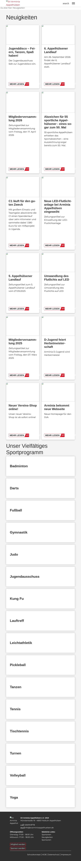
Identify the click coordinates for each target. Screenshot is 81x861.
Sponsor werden (18, 848)
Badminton (19, 466)
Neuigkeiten (47, 837)
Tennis (15, 709)
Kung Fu (17, 598)
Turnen (15, 753)
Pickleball (18, 665)
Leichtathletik (21, 643)
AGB (44, 855)
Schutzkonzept (34, 855)
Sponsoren (46, 840)
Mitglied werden (18, 844)
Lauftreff (17, 621)
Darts (14, 488)
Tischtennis (19, 731)
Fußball (16, 510)
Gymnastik (18, 532)
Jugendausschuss (24, 576)
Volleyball (18, 775)
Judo (14, 554)
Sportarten (46, 834)
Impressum (66, 855)
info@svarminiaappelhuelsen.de (39, 828)
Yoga (14, 797)
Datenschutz (54, 855)
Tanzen (15, 687)
